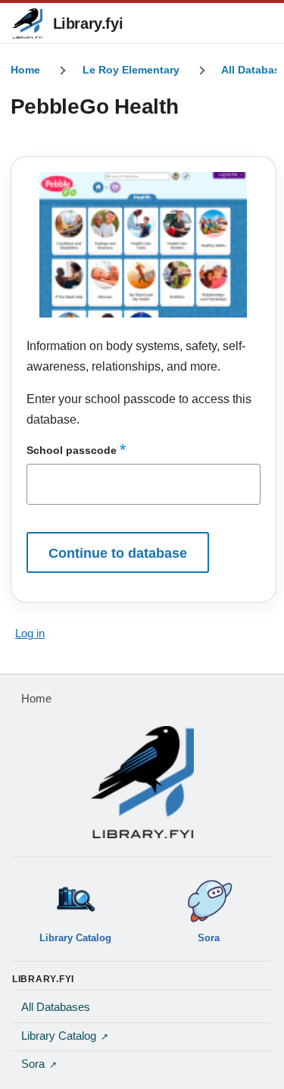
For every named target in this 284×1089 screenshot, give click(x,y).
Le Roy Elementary (131, 70)
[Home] (142, 782)
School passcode (72, 450)
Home (25, 70)
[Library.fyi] (27, 23)
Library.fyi (88, 23)
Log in (30, 633)
